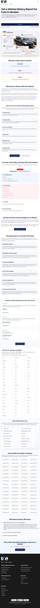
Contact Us (3, 591)
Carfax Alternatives (24, 583)
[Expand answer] (2, 532)
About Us (3, 588)
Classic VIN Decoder (5, 579)
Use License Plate (36, 26)
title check (27, 282)
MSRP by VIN (4, 572)
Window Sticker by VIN (5, 567)
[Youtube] (10, 562)
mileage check (20, 265)
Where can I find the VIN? (5, 26)
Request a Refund (4, 590)
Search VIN (20, 24)
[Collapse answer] (2, 522)
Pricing (22, 579)
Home (2, 4)
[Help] (37, 21)
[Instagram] (8, 562)
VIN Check (6, 4)
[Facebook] (2, 562)
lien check (14, 94)
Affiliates (2, 593)
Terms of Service (23, 604)
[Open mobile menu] (38, 2)
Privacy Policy (16, 604)
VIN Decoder (3, 577)
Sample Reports (24, 577)
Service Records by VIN (25, 569)
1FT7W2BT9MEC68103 (23, 171)
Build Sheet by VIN (4, 569)
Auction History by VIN (25, 571)
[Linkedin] (6, 562)
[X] (4, 562)
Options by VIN (4, 571)
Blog (22, 581)
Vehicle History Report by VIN (26, 567)
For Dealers (3, 595)
